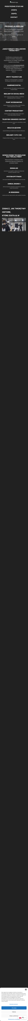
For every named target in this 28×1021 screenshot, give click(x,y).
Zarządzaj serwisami (13, 1004)
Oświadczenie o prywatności (14, 1019)
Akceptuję (14, 1008)
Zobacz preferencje (14, 1015)
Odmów (14, 1011)
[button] (26, 989)
